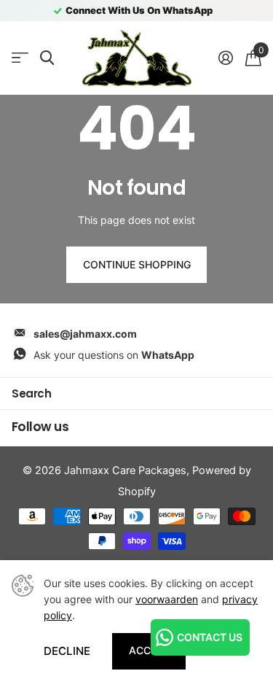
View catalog (20, 58)
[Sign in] (225, 57)
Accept (149, 650)
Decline (67, 651)
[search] (47, 58)
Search (31, 393)
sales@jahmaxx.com (85, 333)
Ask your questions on (113, 355)
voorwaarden (166, 599)
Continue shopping (137, 264)
